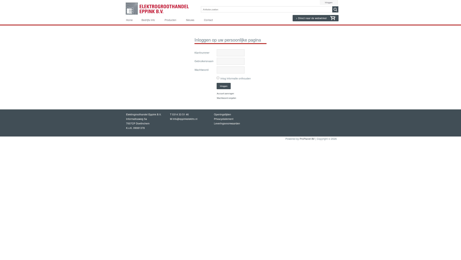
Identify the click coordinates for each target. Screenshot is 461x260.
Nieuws (190, 20)
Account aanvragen (225, 93)
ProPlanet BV (307, 138)
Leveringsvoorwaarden (227, 123)
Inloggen (328, 2)
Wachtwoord (201, 70)
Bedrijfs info (148, 20)
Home (129, 20)
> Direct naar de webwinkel (311, 18)
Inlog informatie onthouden (235, 78)
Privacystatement (223, 119)
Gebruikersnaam (203, 61)
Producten (170, 20)
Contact (208, 20)
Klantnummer (201, 52)
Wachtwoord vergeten (226, 97)
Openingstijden (222, 114)
